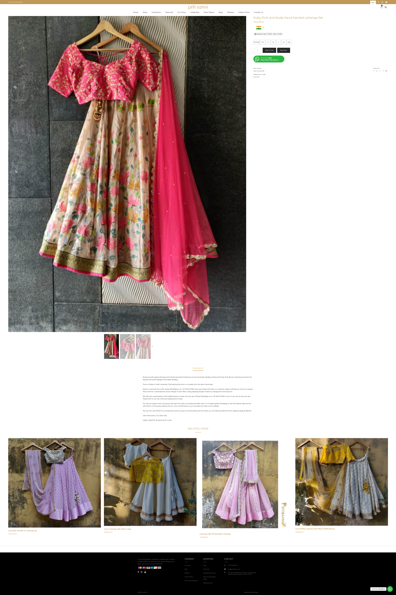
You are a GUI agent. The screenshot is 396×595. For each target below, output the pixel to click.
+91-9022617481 (232, 565)
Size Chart (256, 77)
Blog (186, 569)
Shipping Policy (208, 583)
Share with (376, 68)
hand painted (260, 71)
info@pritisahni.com (234, 569)
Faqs (204, 565)
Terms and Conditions (191, 580)
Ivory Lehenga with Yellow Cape (117, 529)
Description (198, 368)
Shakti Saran (254, 592)
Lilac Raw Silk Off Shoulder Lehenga (215, 534)
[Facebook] (138, 572)
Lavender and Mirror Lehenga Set (22, 531)
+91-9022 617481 (188, 389)
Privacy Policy (189, 577)
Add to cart (269, 50)
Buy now (283, 50)
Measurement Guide (259, 74)
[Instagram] (141, 572)
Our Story (188, 565)
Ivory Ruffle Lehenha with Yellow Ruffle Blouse (315, 529)
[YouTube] (145, 572)
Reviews (187, 573)
